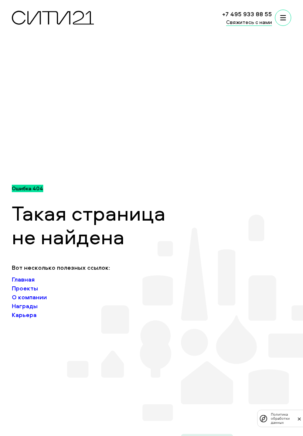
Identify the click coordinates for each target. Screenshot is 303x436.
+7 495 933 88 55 (247, 14)
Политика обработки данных (280, 418)
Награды (25, 306)
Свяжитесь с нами (249, 21)
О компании (29, 297)
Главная (23, 279)
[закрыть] (299, 418)
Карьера (24, 315)
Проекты (25, 288)
